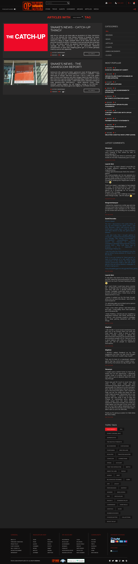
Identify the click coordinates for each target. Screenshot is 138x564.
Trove (34, 541)
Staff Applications (113, 84)
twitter (93, 548)
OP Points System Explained (117, 98)
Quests (62, 9)
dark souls (123, 504)
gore (128, 479)
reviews (109, 35)
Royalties (110, 454)
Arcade (80, 9)
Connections (122, 458)
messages (64, 546)
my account (65, 541)
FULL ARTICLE (91, 53)
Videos (49, 544)
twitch (93, 544)
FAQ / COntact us (15, 548)
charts (109, 47)
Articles (88, 9)
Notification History (67, 550)
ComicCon (110, 458)
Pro (108, 496)
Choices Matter (112, 517)
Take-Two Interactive (114, 467)
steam (92, 550)
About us (13, 539)
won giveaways (80, 552)
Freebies (50, 550)
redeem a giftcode (67, 552)
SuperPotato (111, 437)
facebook (93, 546)
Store (48, 9)
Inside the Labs (112, 471)
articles (109, 43)
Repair (123, 471)
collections (126, 517)
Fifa (121, 429)
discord (93, 539)
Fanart (49, 548)
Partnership (14, 552)
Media (96, 9)
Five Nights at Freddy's (114, 442)
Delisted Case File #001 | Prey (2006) (120, 135)
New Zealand (123, 450)
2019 (108, 483)
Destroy (124, 488)
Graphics (110, 509)
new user (120, 3)
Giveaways (71, 9)
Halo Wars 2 (77, 17)
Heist (118, 475)
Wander (109, 492)
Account (119, 462)
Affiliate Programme (16, 550)
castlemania (125, 446)
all (107, 31)
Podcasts (50, 541)
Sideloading (121, 492)
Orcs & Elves (118, 496)
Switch (128, 467)
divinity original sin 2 (114, 433)
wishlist (79, 546)
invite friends (80, 548)
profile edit (80, 550)
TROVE (54, 9)
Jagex (120, 509)
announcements (113, 51)
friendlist (64, 548)
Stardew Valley (122, 500)
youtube (93, 541)
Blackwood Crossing (114, 479)
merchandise (94, 552)
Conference (111, 504)
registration (65, 539)
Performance (111, 488)
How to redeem (15, 546)
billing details (80, 544)
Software (35, 552)
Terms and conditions (17, 541)
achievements (65, 544)
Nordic (109, 475)
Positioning (111, 450)
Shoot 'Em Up (111, 521)
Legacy (116, 483)
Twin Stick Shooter (124, 454)
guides (109, 55)
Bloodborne (111, 446)
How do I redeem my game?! (116, 70)
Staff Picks (50, 552)
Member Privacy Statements (117, 120)
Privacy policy (14, 544)
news (108, 39)
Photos (50, 546)
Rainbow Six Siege (113, 513)
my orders (79, 541)
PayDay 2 (109, 500)
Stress (109, 462)
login (110, 3)
